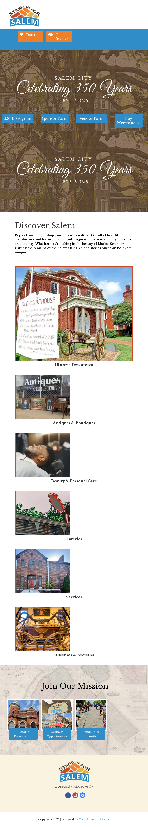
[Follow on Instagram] (75, 795)
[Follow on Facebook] (68, 795)
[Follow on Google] (82, 795)
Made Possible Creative (94, 819)
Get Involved (63, 37)
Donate (32, 35)
